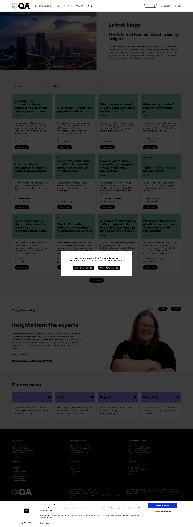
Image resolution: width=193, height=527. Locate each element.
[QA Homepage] (21, 6)
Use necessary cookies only (162, 511)
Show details (44, 523)
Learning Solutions (43, 6)
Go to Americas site (109, 268)
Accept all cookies (162, 505)
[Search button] (154, 5)
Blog (89, 6)
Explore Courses (64, 6)
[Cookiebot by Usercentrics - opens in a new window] (26, 523)
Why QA (79, 6)
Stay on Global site (83, 268)
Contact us (166, 6)
